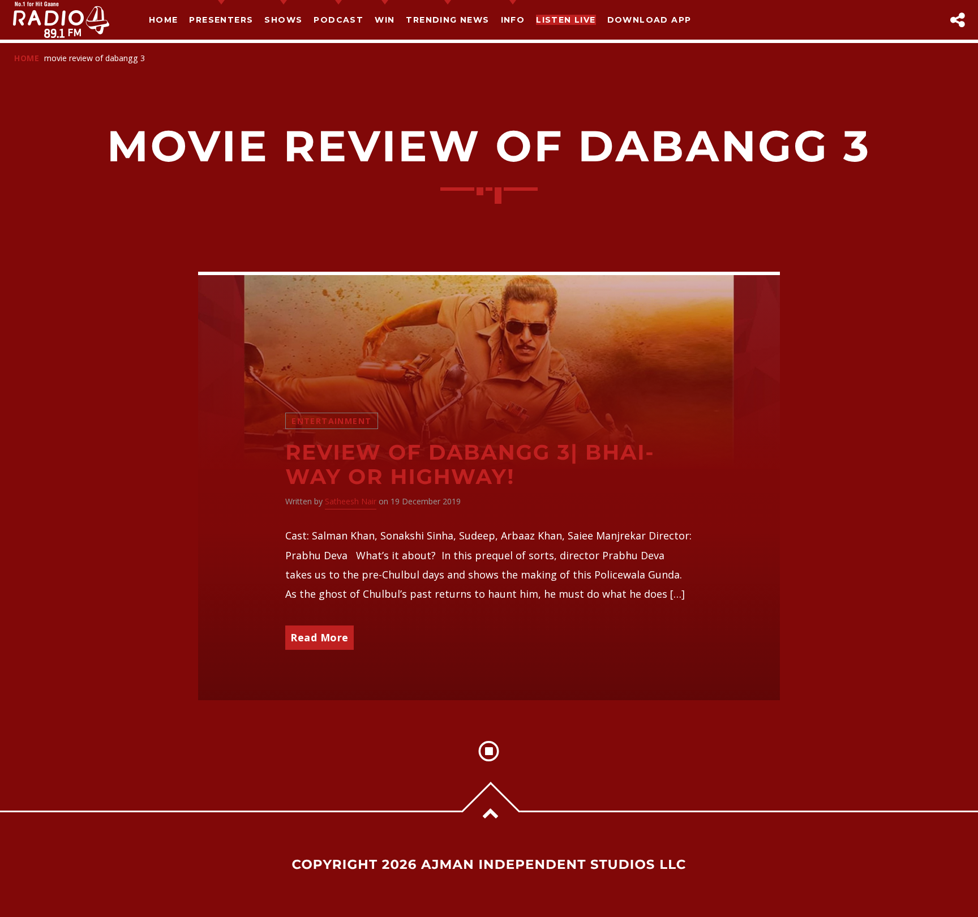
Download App (649, 20)
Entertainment (331, 420)
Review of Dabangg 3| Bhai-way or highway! (469, 465)
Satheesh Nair (350, 501)
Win (384, 20)
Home (163, 20)
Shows (283, 20)
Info (513, 20)
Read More (319, 637)
